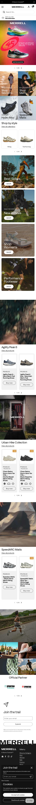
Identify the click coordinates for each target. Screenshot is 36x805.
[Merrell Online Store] (18, 7)
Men (21, 755)
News (21, 764)
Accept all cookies (18, 795)
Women (22, 757)
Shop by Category (25, 753)
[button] (32, 7)
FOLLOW (18, 627)
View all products (8, 350)
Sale (21, 760)
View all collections (8, 126)
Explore (22, 762)
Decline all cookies (18, 800)
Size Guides (5, 780)
